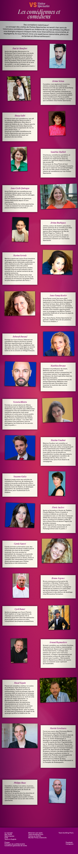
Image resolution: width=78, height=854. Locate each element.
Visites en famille (34, 836)
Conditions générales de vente (16, 845)
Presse (7, 842)
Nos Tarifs (8, 834)
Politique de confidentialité (15, 844)
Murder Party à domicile (37, 837)
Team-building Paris (35, 834)
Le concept (9, 833)
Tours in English (10, 839)
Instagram (69, 844)
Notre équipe (9, 836)
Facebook (69, 842)
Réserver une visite (35, 833)
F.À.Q (6, 837)
